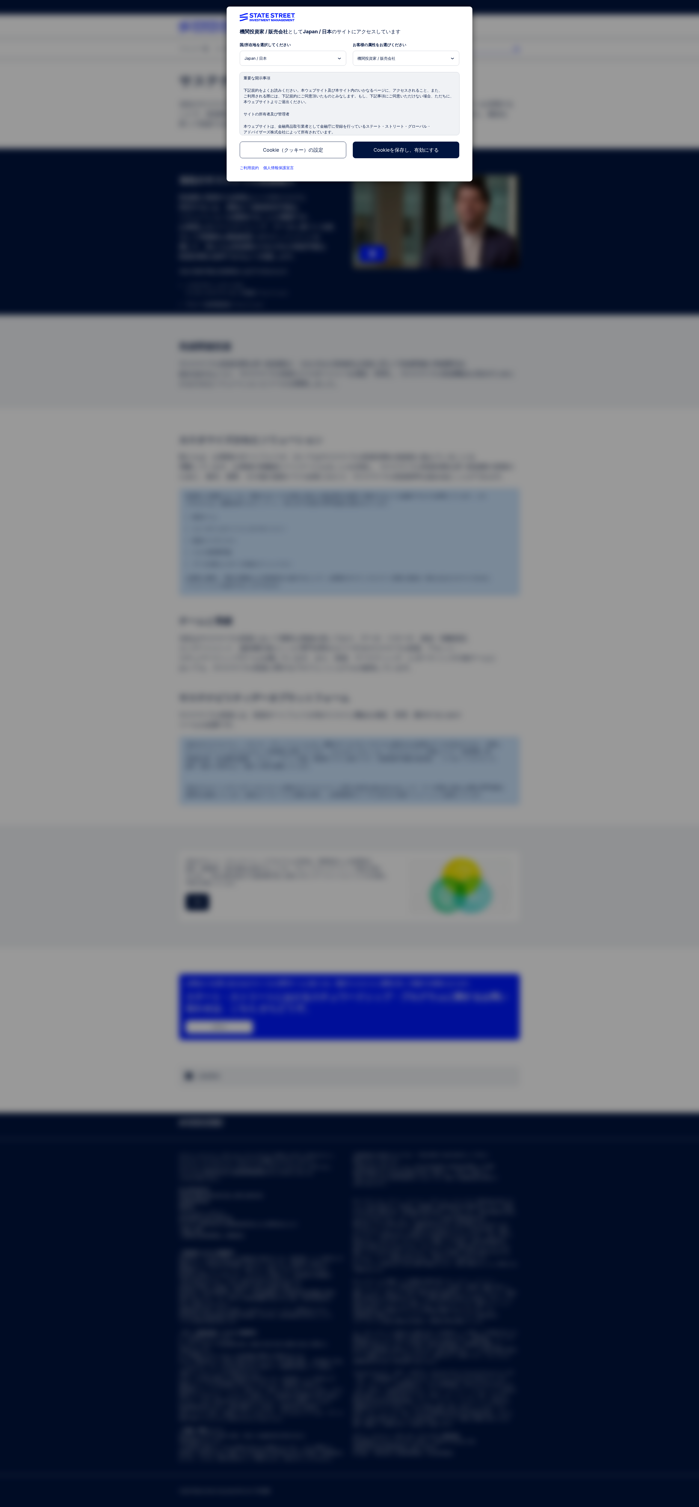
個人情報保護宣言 (278, 167)
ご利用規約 (249, 167)
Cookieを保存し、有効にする (406, 150)
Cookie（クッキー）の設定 (293, 150)
